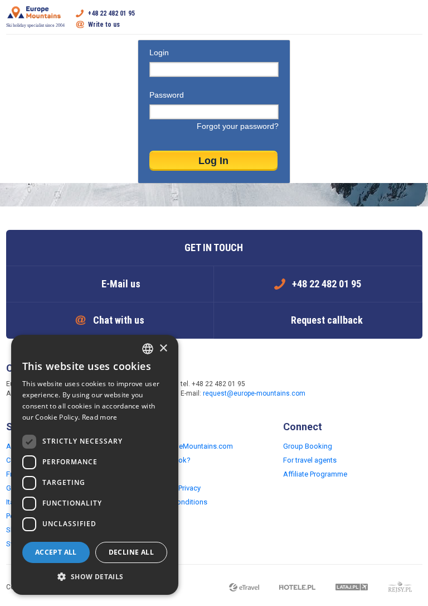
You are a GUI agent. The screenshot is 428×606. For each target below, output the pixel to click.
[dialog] (94, 465)
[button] (94, 577)
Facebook (335, 389)
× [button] (163, 348)
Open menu (414, 19)
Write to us (104, 24)
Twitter (358, 389)
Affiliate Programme (315, 474)
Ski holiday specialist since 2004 (35, 25)
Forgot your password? (238, 126)
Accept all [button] (56, 552)
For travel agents (310, 460)
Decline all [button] (131, 552)
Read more (100, 417)
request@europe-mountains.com (254, 393)
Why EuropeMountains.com (188, 446)
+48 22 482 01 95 (111, 13)
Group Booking (307, 446)
